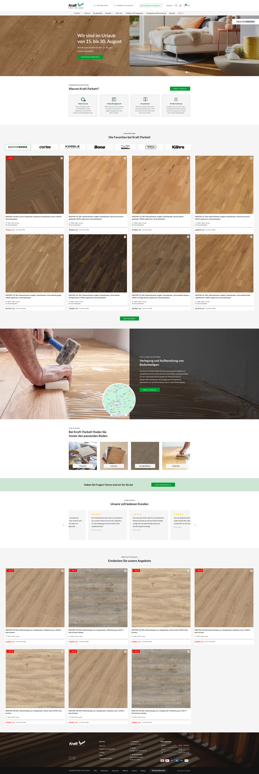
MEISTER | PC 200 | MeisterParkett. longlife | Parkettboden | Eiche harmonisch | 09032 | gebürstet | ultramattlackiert (222, 218)
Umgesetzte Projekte (105, 758)
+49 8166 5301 (135, 744)
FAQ (100, 755)
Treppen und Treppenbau (107, 749)
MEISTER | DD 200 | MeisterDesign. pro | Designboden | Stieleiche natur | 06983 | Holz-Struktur (33, 631)
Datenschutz (104, 770)
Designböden (145, 466)
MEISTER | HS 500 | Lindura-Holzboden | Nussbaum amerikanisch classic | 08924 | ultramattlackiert (34, 218)
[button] (78, 13)
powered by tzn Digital (183, 770)
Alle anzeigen (129, 318)
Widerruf (125, 770)
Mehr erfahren (180, 89)
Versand (134, 770)
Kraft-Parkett (85, 770)
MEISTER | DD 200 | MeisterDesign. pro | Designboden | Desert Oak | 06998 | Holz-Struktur (160, 631)
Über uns (102, 746)
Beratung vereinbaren (150, 5)
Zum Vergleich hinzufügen (62, 158)
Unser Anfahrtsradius (118, 415)
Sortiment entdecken (90, 57)
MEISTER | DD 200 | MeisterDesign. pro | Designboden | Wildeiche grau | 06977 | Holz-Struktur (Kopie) (96, 631)
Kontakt (101, 752)
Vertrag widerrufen (158, 770)
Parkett (83, 466)
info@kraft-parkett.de (138, 750)
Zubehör (176, 466)
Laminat (114, 466)
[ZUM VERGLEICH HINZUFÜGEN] (62, 158)
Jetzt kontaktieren (163, 485)
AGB (95, 770)
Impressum (115, 770)
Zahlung (143, 770)
